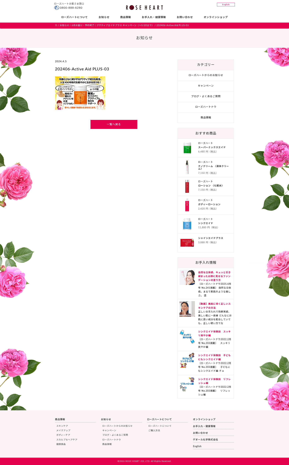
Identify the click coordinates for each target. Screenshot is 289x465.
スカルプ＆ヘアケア (66, 440)
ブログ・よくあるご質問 (206, 96)
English (226, 5)
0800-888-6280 (71, 7)
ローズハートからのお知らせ (205, 75)
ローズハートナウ (205, 107)
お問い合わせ (185, 17)
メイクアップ (63, 431)
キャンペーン (206, 86)
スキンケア (62, 426)
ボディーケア (63, 435)
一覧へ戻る (114, 124)
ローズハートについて (74, 17)
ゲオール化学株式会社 (205, 440)
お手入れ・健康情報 (154, 17)
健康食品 (61, 444)
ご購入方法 (154, 431)
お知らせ (104, 17)
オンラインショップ (216, 17)
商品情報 (125, 17)
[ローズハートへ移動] (56, 25)
